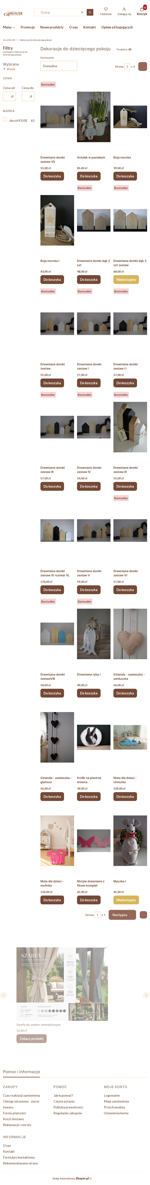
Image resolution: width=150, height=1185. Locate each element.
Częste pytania (63, 1101)
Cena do (27, 88)
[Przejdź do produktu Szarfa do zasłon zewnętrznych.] (62, 984)
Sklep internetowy (70, 1178)
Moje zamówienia (116, 1101)
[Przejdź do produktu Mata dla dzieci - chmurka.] (130, 737)
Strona (119, 66)
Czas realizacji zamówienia (21, 1095)
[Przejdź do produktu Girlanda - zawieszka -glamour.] (57, 737)
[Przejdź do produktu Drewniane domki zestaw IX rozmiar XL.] (57, 530)
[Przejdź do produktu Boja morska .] (130, 117)
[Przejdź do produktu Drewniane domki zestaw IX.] (130, 427)
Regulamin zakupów (67, 1113)
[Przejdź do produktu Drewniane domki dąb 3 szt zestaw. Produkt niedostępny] (130, 220)
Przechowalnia (114, 1107)
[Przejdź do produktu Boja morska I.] (57, 220)
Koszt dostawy (13, 1119)
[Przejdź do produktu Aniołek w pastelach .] (94, 117)
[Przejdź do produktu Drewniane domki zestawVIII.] (57, 634)
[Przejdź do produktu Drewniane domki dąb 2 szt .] (94, 220)
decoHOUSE (9, 40)
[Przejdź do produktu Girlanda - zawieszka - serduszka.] (130, 634)
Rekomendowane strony (20, 1163)
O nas (7, 1145)
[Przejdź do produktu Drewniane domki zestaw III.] (57, 427)
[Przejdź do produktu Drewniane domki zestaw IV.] (94, 427)
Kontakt (9, 1151)
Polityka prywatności (68, 1107)
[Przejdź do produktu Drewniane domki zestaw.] (57, 323)
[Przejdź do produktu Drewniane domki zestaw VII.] (57, 117)
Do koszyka (52, 176)
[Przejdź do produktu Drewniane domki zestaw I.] (94, 323)
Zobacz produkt (32, 1039)
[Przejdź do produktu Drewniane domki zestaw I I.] (130, 323)
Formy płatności (14, 1113)
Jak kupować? (63, 1095)
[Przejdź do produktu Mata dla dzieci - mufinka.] (57, 840)
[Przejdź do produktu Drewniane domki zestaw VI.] (130, 530)
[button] (90, 12)
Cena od (9, 88)
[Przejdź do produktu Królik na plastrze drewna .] (94, 737)
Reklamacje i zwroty (17, 1125)
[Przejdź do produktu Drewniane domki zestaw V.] (94, 530)
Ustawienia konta (116, 1113)
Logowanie (112, 1095)
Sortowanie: (47, 57)
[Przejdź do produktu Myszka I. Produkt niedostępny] (130, 840)
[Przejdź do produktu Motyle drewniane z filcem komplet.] (94, 840)
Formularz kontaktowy (19, 1157)
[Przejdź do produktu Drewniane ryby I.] (94, 634)
